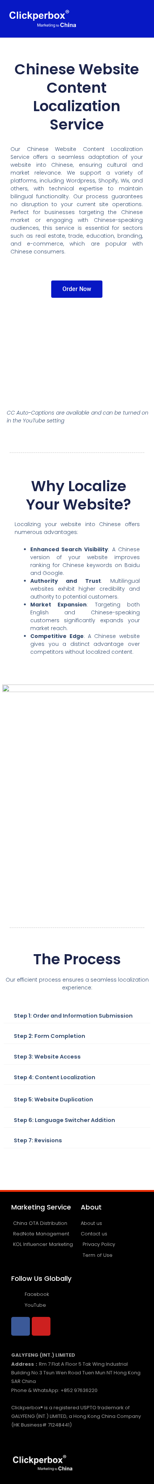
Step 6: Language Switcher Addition (64, 1120)
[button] (139, 18)
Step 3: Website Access (47, 1056)
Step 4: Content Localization (54, 1077)
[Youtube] (41, 1326)
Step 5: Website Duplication (53, 1099)
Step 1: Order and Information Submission (73, 1015)
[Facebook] (20, 1326)
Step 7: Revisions (38, 1140)
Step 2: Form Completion (49, 1036)
